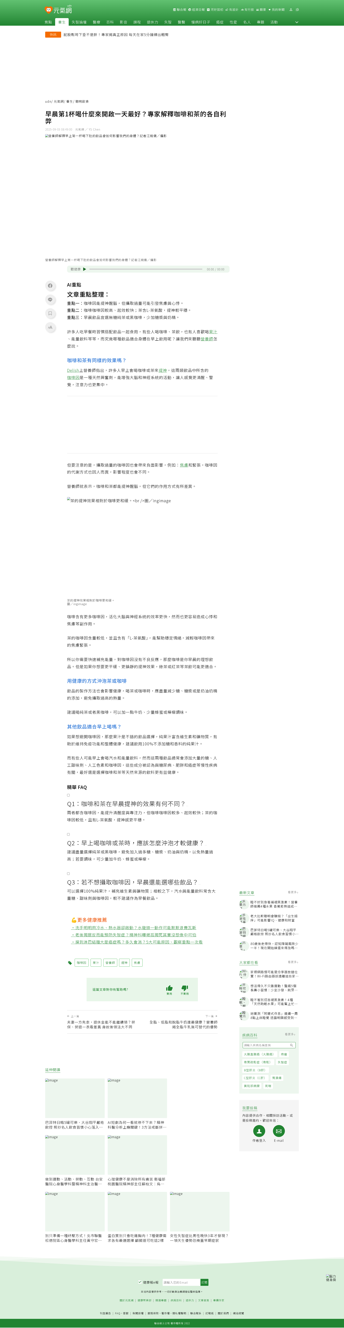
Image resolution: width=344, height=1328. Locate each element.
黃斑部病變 (252, 1086)
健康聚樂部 (144, 1300)
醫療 (96, 21)
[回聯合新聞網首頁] (49, 10)
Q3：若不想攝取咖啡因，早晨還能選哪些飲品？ (132, 882)
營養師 (207, 339)
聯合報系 (195, 1313)
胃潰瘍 (277, 1078)
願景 (262, 9)
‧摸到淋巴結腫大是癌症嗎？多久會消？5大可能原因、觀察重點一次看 (137, 942)
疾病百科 (176, 1300)
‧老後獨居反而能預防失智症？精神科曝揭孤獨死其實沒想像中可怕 (133, 935)
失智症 (282, 1062)
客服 (126, 1313)
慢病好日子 (200, 21)
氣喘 (268, 1086)
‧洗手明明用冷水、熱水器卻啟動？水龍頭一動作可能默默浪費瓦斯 (133, 927)
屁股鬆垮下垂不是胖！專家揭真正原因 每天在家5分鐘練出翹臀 (116, 34)
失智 (168, 21)
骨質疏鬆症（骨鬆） (258, 1062)
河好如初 (216, 9)
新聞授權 (138, 1313)
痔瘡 (284, 1054)
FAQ (117, 1313)
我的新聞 (278, 9)
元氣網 (59, 101)
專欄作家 (218, 1300)
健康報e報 (151, 1282)
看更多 (293, 892)
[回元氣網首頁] (62, 9)
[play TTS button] (84, 269)
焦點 (48, 21)
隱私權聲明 (179, 1313)
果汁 (213, 331)
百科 (110, 21)
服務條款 (153, 1313)
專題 (260, 21)
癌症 (220, 21)
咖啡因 (73, 377)
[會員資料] (290, 9)
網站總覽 (238, 1313)
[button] (296, 22)
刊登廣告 (105, 1313)
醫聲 (181, 21)
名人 (247, 21)
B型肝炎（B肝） (255, 1070)
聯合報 (181, 9)
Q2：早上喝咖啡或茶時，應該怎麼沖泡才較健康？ (136, 842)
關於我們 (223, 1313)
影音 (123, 21)
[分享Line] (50, 299)
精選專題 (161, 1300)
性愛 (233, 21)
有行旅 (249, 9)
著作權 (165, 1313)
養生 (62, 21)
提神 (163, 370)
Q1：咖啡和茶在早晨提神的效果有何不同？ (126, 803)
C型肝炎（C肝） (255, 1078)
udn (48, 101)
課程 (137, 21)
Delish (73, 370)
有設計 (233, 9)
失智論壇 (79, 21)
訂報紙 (209, 1313)
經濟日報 (198, 9)
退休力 (152, 21)
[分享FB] (50, 286)
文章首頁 (203, 1300)
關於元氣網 (127, 1300)
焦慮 (184, 465)
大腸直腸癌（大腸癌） (260, 1054)
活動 (274, 21)
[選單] (297, 9)
